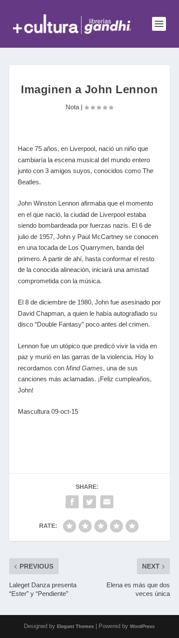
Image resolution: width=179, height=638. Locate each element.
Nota (72, 107)
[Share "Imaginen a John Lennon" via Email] (107, 501)
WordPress (142, 626)
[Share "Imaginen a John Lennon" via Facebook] (72, 501)
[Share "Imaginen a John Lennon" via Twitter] (89, 501)
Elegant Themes (75, 626)
